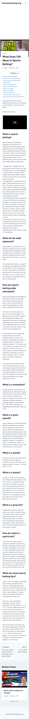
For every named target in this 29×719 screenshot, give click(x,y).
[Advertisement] (14, 21)
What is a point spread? (10, 86)
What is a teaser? (8, 90)
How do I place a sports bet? (11, 94)
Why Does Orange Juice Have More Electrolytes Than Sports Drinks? (7, 652)
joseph (5, 67)
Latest (4, 53)
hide (17, 73)
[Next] (24, 685)
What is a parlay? (8, 88)
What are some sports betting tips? (13, 96)
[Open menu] (25, 3)
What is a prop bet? (9, 92)
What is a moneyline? (9, 84)
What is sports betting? (10, 76)
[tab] (11, 701)
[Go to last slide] (4, 685)
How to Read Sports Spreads (22, 650)
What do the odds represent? (12, 78)
